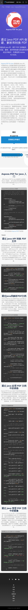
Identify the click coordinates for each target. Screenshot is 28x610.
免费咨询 (14, 594)
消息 (14, 589)
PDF (6, 157)
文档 (14, 587)
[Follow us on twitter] (13, 579)
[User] (23, 2)
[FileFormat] (9, 2)
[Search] (26, 2)
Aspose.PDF (15, 231)
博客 (14, 596)
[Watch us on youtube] (16, 579)
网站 (14, 598)
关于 (14, 600)
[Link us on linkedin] (19, 579)
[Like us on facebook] (9, 579)
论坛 (14, 591)
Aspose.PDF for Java (7, 63)
